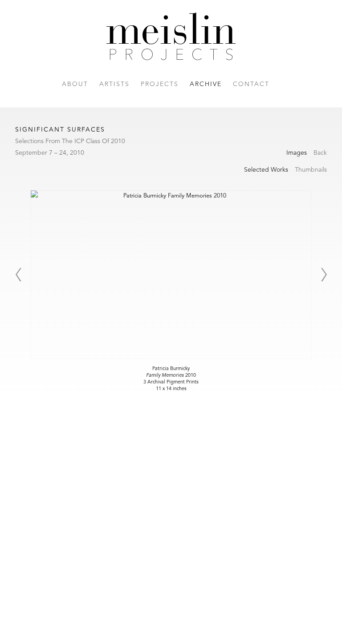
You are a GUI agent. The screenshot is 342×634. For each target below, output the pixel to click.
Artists (114, 84)
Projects (160, 84)
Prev (18, 275)
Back (320, 153)
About (75, 84)
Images (296, 153)
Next (324, 275)
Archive (206, 84)
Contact (251, 84)
